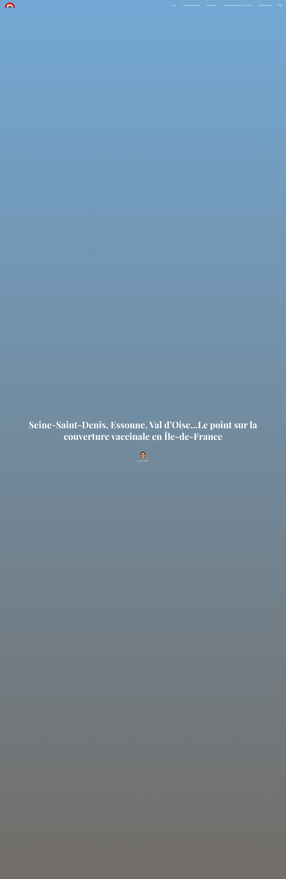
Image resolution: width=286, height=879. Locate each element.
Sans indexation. (142, 416)
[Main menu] (280, 5)
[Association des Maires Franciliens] (9, 5)
